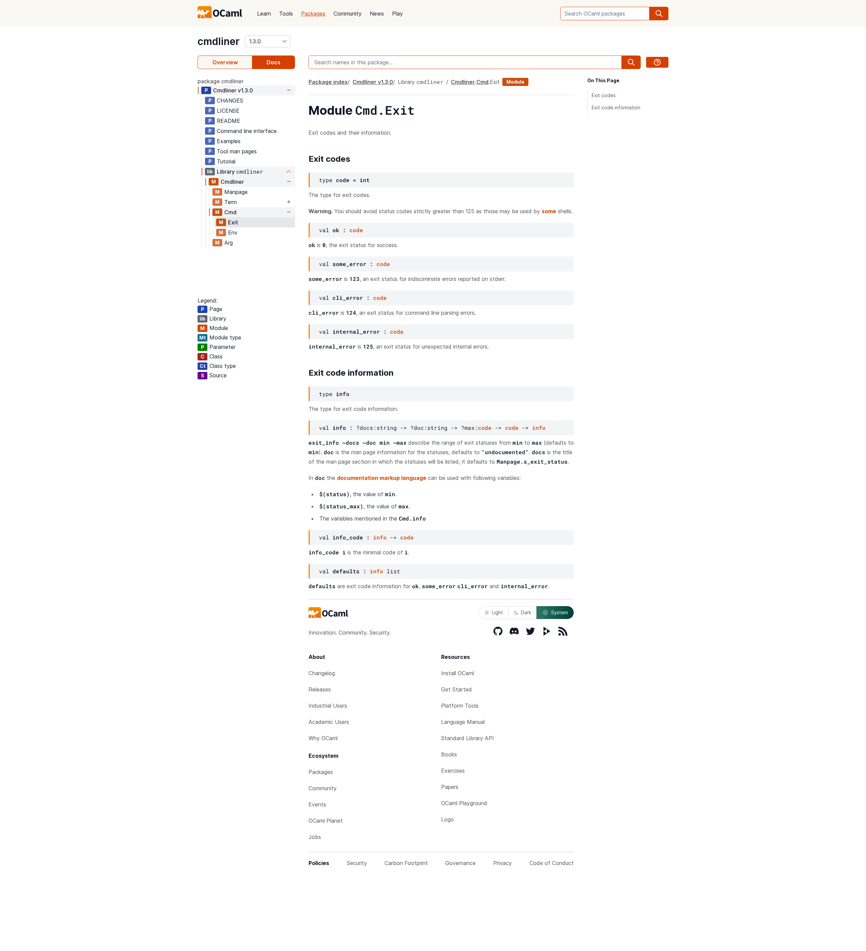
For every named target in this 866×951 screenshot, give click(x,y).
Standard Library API (467, 738)
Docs (273, 62)
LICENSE (228, 110)
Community (348, 13)
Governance (460, 863)
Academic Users (329, 721)
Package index (328, 82)
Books (449, 754)
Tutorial (226, 161)
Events (317, 804)
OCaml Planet (326, 820)
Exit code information (616, 107)
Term (230, 202)
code (356, 230)
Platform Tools (460, 705)
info (539, 427)
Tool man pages (237, 151)
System (559, 612)
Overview (225, 62)
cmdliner (219, 41)
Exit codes (604, 95)
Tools (286, 13)
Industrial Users (328, 705)
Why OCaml (323, 738)
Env (232, 232)
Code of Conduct (551, 863)
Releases (320, 689)
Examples (229, 141)
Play (397, 13)
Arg (228, 242)
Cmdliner (233, 90)
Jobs (315, 837)
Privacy (502, 863)
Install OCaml (457, 673)
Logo (447, 819)
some (549, 211)
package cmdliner (221, 81)
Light (497, 612)
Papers (449, 786)
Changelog (322, 673)
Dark (526, 612)
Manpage (236, 192)
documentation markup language (381, 477)
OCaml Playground (464, 803)
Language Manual (463, 721)
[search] (659, 13)
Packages (313, 13)
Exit (233, 222)
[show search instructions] (657, 62)
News (377, 13)
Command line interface (247, 131)
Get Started (456, 689)
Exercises (453, 770)
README (228, 120)
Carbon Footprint (406, 863)
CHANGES (230, 100)
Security (357, 863)
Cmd (230, 212)
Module (515, 82)
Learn (264, 13)
